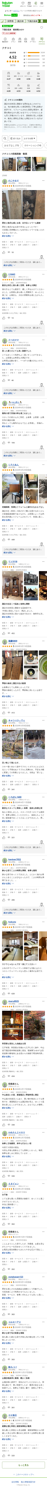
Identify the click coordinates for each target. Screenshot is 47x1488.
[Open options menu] (43, 180)
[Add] (41, 27)
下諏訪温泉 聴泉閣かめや (13, 29)
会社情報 (15, 1482)
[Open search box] (5, 138)
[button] (9, 164)
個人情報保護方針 (28, 1482)
